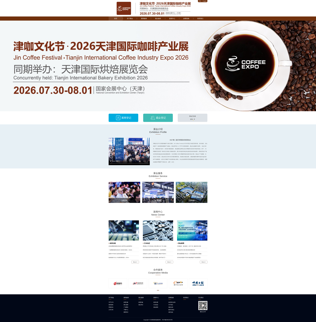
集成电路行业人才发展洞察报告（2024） (119, 257)
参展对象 (126, 302)
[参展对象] (158, 192)
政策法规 (155, 302)
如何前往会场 (171, 302)
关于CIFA (111, 302)
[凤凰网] (158, 283)
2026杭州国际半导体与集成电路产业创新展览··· (189, 257)
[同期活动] (124, 192)
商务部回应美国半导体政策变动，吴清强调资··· (155, 250)
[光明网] (118, 283)
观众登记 (158, 117)
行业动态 (155, 304)
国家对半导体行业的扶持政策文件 (117, 253)
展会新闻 (155, 307)
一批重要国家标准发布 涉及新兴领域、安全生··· (121, 250)
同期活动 (111, 307)
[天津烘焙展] (154, 8)
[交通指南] (191, 192)
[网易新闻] (138, 283)
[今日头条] (198, 283)
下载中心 (126, 309)
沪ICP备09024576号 (167, 319)
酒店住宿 (170, 307)
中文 (200, 1)
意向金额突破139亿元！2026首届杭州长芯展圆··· (190, 253)
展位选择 (126, 304)
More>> (135, 262)
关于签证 (170, 304)
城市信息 (170, 312)
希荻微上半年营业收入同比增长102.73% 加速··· (155, 246)
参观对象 (140, 302)
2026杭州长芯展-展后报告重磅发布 (186, 250)
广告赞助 (126, 307)
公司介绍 (111, 309)
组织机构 (111, 304)
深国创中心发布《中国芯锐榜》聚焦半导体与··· (155, 253)
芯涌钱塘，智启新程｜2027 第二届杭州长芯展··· (189, 246)
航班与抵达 (171, 309)
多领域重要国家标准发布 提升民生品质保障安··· (121, 246)
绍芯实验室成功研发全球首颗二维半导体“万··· (154, 257)
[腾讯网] (178, 283)
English (205, 1)
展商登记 (123, 117)
